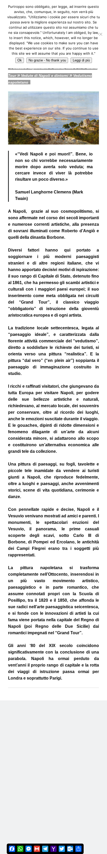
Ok (19, 60)
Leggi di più (81, 60)
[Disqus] (53, 765)
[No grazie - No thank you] (100, 34)
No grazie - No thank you (47, 60)
